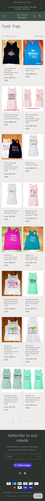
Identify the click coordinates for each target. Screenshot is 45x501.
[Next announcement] (40, 2)
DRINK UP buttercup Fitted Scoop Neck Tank (10, 257)
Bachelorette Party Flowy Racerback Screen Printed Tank (12, 117)
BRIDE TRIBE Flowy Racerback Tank (11, 212)
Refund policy (38, 492)
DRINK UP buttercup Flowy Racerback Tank (32, 257)
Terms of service (23, 496)
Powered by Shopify (25, 492)
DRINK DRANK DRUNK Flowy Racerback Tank (32, 213)
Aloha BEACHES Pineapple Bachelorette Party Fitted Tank (11, 72)
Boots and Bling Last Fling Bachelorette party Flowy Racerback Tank (33, 119)
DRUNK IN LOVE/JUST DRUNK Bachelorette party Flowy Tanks (33, 399)
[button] (4, 16)
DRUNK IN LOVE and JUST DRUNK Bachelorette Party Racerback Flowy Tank (11, 400)
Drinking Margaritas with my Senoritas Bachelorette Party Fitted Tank (11, 350)
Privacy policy (11, 496)
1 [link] (13, 421)
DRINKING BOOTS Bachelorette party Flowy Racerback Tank (33, 303)
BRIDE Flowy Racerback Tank (32, 164)
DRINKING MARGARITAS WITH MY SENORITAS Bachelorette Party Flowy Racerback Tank (33, 351)
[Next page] (31, 421)
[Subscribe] (37, 456)
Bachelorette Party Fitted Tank (33, 70)
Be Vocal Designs (13, 492)
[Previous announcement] (4, 2)
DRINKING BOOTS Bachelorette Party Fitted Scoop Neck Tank (11, 303)
